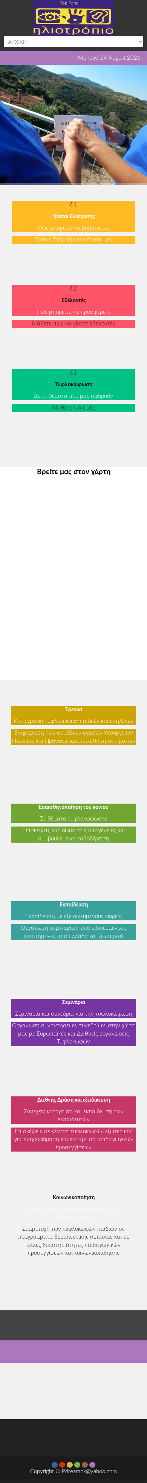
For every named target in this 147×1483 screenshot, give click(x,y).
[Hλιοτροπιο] (73, 17)
